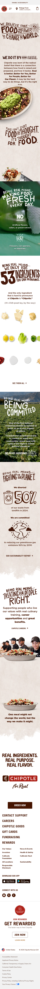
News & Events (26, 849)
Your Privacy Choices (9, 984)
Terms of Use (6, 971)
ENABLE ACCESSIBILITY (20, 3)
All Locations (7, 862)
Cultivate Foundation (7, 857)
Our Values (6, 849)
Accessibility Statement (10, 957)
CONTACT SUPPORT (14, 815)
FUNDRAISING (11, 837)
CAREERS (8, 821)
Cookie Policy (6, 974)
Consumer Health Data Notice (12, 967)
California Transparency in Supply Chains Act (16, 964)
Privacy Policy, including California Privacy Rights (18, 981)
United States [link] (10, 950)
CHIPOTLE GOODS (13, 826)
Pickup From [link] (23, 8)
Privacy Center (7, 977)
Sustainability (25, 862)
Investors (6, 852)
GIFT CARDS (10, 831)
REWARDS (8, 842)
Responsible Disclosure (7, 866)
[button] (20, 805)
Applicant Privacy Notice (10, 960)
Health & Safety (26, 852)
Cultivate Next (26, 856)
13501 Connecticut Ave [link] (25, 10)
